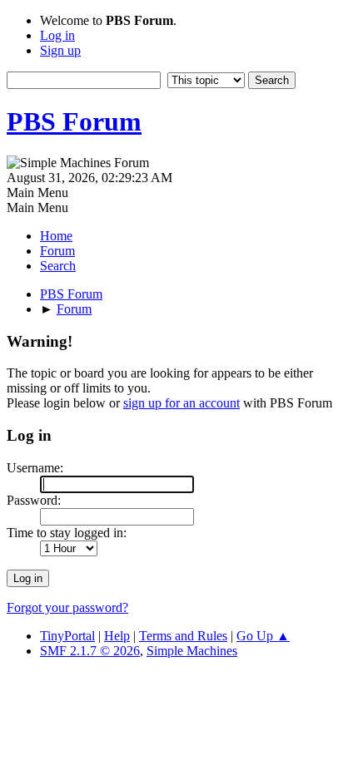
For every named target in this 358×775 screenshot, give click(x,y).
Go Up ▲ (263, 636)
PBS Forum (74, 121)
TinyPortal (67, 636)
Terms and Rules (183, 636)
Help (117, 636)
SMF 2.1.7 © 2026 (90, 651)
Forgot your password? (67, 607)
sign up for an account (181, 403)
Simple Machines (192, 651)
